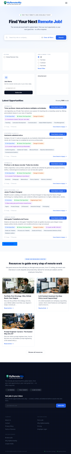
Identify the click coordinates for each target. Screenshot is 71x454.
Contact (7, 423)
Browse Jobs (9, 438)
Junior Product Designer (13, 192)
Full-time (42, 60)
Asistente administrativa (13, 135)
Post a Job (40, 420)
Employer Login (42, 429)
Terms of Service (10, 429)
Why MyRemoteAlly (43, 423)
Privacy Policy (9, 426)
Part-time (43, 65)
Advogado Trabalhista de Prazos (16, 219)
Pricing (39, 426)
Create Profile (9, 444)
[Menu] (66, 2)
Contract (42, 62)
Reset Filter (41, 68)
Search (61, 37)
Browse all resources (36, 352)
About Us (8, 420)
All (41, 57)
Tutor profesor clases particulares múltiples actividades (25, 108)
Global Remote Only (12, 57)
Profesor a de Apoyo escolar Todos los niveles (21, 165)
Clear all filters (48, 37)
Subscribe (18, 92)
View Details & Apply (57, 107)
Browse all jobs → (9, 244)
